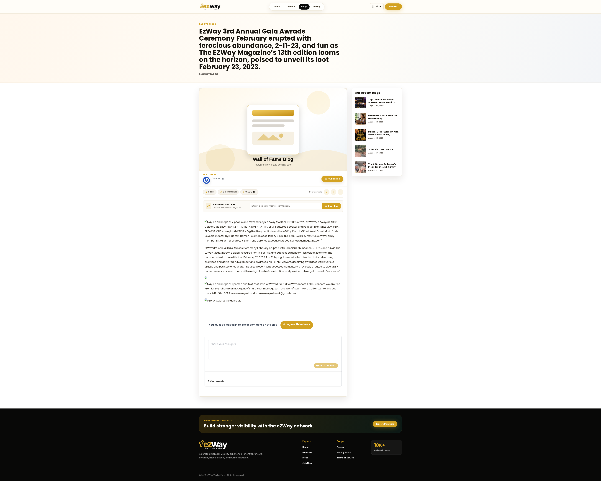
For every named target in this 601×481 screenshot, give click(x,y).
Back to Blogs (207, 24)
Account (393, 6)
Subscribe (334, 178)
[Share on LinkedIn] (326, 192)
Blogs (304, 6)
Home (277, 6)
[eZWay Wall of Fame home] (210, 6)
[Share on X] (340, 192)
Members (290, 6)
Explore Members (385, 423)
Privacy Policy (344, 452)
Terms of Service (345, 457)
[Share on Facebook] (333, 192)
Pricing (316, 6)
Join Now (307, 463)
